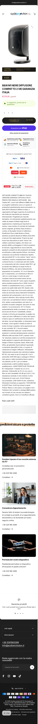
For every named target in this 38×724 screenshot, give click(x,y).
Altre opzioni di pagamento (19, 133)
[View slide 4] (23, 613)
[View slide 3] (20, 613)
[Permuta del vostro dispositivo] (19, 545)
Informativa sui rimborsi (11, 720)
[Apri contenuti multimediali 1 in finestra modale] (32, 27)
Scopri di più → (29, 186)
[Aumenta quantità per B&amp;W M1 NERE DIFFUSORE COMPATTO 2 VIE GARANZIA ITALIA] (12, 113)
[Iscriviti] (30, 678)
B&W (6, 78)
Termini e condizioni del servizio (18, 722)
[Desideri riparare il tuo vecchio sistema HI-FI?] (19, 445)
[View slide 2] (17, 613)
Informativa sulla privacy (25, 720)
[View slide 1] (15, 613)
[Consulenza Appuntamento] (19, 494)
